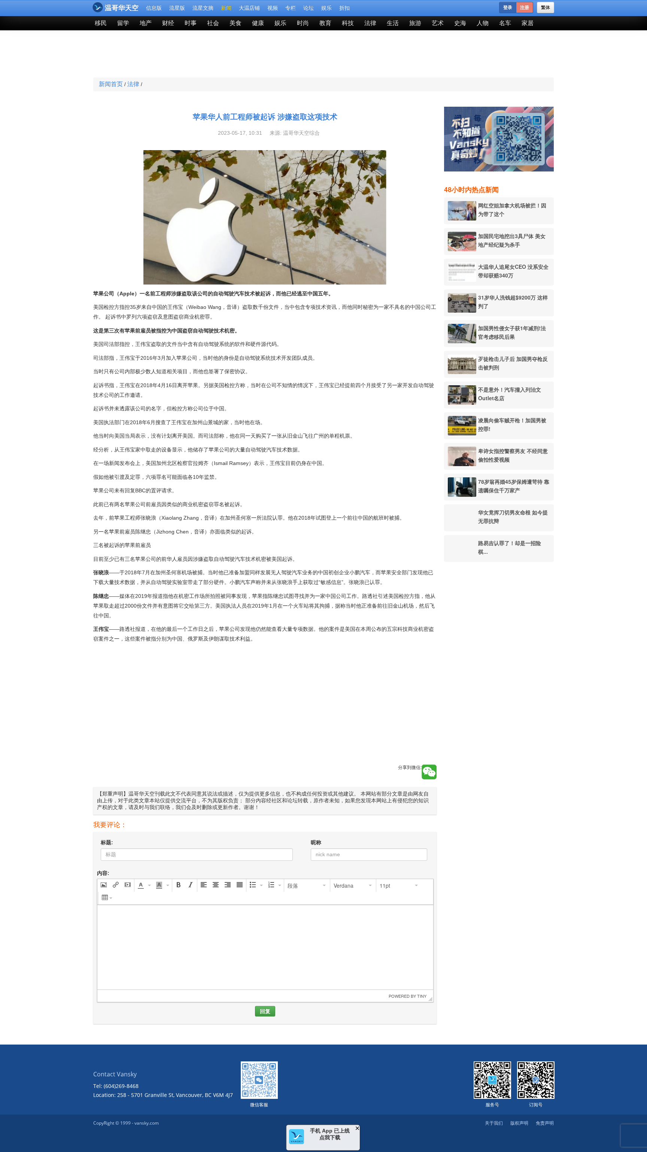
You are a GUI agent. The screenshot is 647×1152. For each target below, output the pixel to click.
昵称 (316, 842)
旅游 (415, 23)
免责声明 (545, 1123)
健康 (258, 23)
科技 (348, 23)
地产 (146, 23)
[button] (103, 885)
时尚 (303, 23)
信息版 (154, 8)
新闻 (226, 8)
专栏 (290, 8)
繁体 (545, 7)
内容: (103, 873)
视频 (272, 8)
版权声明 (519, 1123)
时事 (191, 23)
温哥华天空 (122, 8)
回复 (265, 1011)
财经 (168, 23)
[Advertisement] (268, 55)
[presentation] (103, 885)
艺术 (438, 23)
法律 (370, 23)
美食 (236, 23)
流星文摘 (202, 8)
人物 (483, 23)
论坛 (308, 8)
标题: (107, 842)
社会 (213, 23)
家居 (528, 23)
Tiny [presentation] (421, 996)
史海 (460, 23)
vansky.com (146, 1123)
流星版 (177, 8)
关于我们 (494, 1123)
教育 (325, 23)
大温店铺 (249, 8)
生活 (393, 23)
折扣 (344, 8)
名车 (505, 23)
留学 (123, 23)
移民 (101, 23)
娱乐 (326, 8)
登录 (507, 7)
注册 (524, 7)
